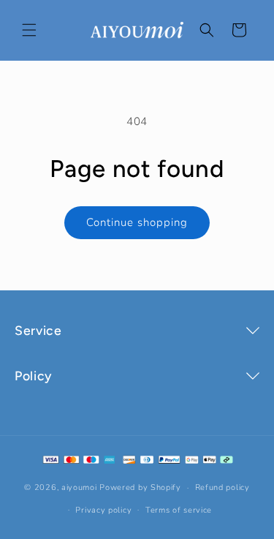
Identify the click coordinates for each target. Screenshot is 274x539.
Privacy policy (103, 510)
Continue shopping (137, 222)
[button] (29, 30)
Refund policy (222, 487)
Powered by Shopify (140, 487)
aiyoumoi (79, 487)
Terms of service (178, 510)
